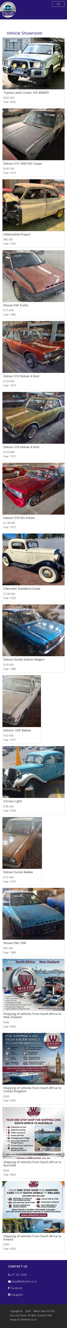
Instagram (16, 1294)
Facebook (15, 1288)
